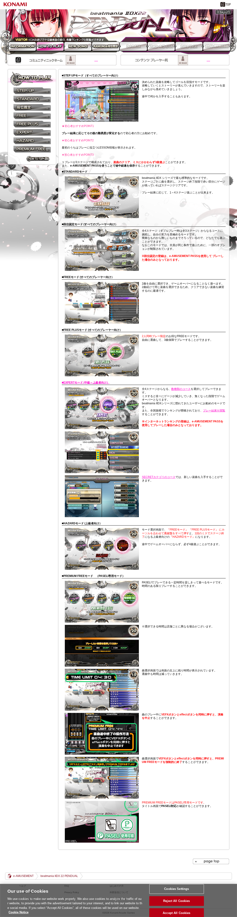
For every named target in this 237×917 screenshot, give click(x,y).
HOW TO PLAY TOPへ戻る (38, 158)
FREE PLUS (32, 124)
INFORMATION (21, 46)
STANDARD (32, 99)
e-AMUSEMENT (23, 876)
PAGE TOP (211, 861)
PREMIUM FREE (32, 149)
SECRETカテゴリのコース (158, 477)
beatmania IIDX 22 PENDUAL (118, 23)
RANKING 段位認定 (106, 46)
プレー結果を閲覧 (214, 410)
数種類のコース (181, 389)
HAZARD (32, 140)
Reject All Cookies (176, 901)
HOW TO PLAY (50, 46)
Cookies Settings (176, 889)
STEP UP (32, 90)
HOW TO (32, 79)
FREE (32, 115)
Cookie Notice (18, 912)
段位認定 (32, 107)
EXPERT (32, 132)
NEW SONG (78, 46)
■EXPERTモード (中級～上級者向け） (85, 382)
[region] (118, 900)
